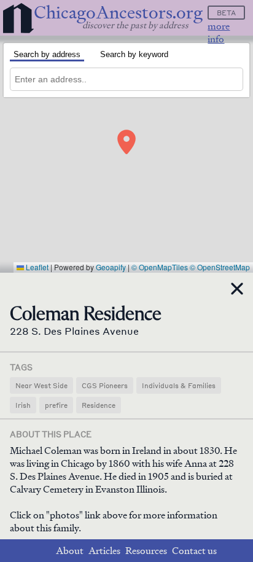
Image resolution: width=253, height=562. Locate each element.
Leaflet (36, 267)
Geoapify (111, 267)
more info (219, 32)
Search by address (47, 54)
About (70, 550)
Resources (146, 550)
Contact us (194, 550)
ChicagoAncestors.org (118, 12)
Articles (104, 550)
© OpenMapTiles (159, 267)
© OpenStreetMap (220, 267)
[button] (126, 142)
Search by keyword (134, 54)
